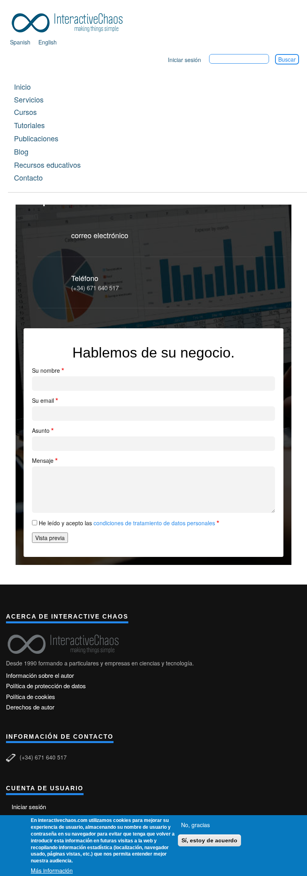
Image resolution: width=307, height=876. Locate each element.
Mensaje (43, 460)
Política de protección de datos (46, 685)
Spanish (20, 42)
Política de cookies (30, 696)
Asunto (41, 430)
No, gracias (195, 825)
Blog (21, 151)
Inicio (22, 86)
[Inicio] (70, 21)
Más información (52, 870)
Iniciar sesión (184, 60)
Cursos (25, 111)
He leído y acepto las (127, 522)
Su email (43, 400)
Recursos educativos (47, 164)
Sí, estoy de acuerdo (209, 840)
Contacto (28, 177)
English (47, 42)
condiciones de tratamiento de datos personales (153, 522)
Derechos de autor (30, 707)
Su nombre (46, 370)
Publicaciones (36, 138)
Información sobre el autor (40, 675)
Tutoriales (29, 125)
